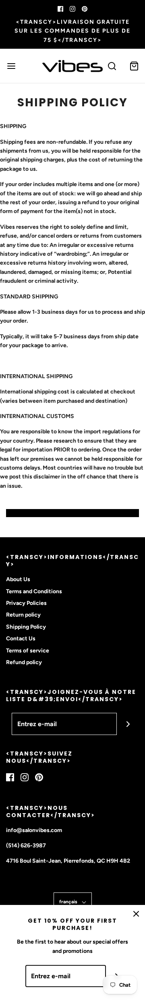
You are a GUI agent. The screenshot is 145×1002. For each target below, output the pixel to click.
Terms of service (27, 650)
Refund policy (24, 662)
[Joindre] (128, 724)
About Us (18, 579)
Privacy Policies (26, 603)
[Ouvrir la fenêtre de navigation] (11, 66)
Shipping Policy (26, 626)
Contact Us (20, 638)
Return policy (23, 614)
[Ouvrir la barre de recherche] (112, 66)
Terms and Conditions (34, 591)
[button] (73, 901)
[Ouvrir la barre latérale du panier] (134, 66)
